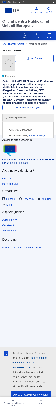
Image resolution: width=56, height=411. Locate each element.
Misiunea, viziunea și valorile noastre (22, 247)
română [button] (49, 12)
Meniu (49, 37)
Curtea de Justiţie (37, 135)
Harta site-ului (10, 184)
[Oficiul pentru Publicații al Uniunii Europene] (12, 10)
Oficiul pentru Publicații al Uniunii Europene (25, 23)
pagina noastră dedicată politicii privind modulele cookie (29, 362)
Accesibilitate (9, 230)
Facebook (28, 199)
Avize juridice (9, 220)
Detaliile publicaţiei (17, 117)
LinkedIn (11, 199)
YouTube (46, 199)
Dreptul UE (10, 76)
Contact (6, 178)
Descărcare (36, 58)
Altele (9, 205)
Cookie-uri (8, 225)
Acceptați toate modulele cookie (31, 394)
